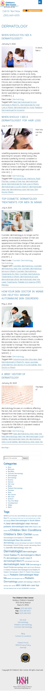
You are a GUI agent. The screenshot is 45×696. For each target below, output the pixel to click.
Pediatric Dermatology (15, 488)
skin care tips (33, 585)
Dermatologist (12, 475)
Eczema (10, 480)
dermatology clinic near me (30, 442)
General (10, 482)
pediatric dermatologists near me (15, 578)
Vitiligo (10, 505)
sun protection (24, 588)
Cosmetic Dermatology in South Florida (22, 544)
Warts (10, 507)
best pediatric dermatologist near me (21, 525)
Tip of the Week (13, 501)
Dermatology (18, 99)
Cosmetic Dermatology (22, 260)
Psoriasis (11, 490)
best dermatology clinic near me (27, 433)
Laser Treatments (9, 282)
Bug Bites (11, 471)
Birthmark (11, 469)
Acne (9, 467)
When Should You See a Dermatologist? (17, 36)
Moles (10, 486)
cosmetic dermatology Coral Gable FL (24, 543)
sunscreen (32, 588)
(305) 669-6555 (26, 608)
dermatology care (18, 189)
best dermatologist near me (20, 523)
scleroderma (7, 364)
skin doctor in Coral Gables (25, 364)
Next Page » (6, 447)
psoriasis (34, 362)
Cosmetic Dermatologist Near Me (18, 538)
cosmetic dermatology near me (18, 547)
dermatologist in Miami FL (22, 556)
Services (23, 620)
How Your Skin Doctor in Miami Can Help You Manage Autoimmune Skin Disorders (22, 295)
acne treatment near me (32, 518)
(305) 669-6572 (25, 611)
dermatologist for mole (24, 107)
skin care (21, 585)
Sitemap (23, 647)
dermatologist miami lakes (32, 561)
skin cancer (12, 585)
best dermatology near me (13, 436)
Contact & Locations (23, 636)
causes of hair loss (17, 181)
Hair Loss (11, 484)
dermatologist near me (30, 279)
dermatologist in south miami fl (15, 186)
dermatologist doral (10, 279)
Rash (9, 492)
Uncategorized (12, 503)
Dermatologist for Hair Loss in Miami (22, 184)
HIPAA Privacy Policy (23, 645)
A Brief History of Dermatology (13, 375)
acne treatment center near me (17, 518)
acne (6, 515)
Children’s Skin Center (18, 534)
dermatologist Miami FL (14, 560)
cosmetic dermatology (23, 266)
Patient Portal (23, 643)
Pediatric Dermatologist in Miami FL (14, 572)
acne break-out (23, 516)
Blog (23, 634)
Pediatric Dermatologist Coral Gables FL (25, 569)
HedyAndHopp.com (26, 688)
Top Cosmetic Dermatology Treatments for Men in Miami (22, 200)
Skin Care (11, 496)
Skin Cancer (12, 494)
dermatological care (29, 276)
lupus (27, 362)
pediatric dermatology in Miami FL (29, 582)
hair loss (30, 189)
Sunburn (11, 499)
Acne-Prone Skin (12, 516)
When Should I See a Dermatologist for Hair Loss (21, 118)
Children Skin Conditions (25, 530)
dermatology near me (22, 567)
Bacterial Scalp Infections (24, 178)
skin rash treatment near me (11, 588)
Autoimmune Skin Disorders (25, 359)
